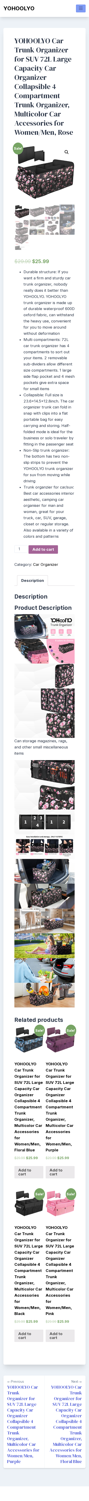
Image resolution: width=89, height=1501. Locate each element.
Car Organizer (45, 564)
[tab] (32, 580)
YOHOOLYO (18, 8)
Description (32, 580)
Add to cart (43, 549)
